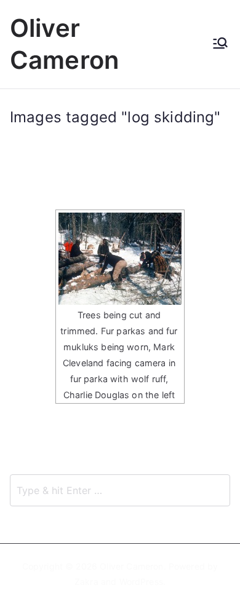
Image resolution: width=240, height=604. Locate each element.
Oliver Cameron (131, 566)
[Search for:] (120, 490)
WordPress (141, 581)
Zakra (86, 581)
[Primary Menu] (220, 44)
